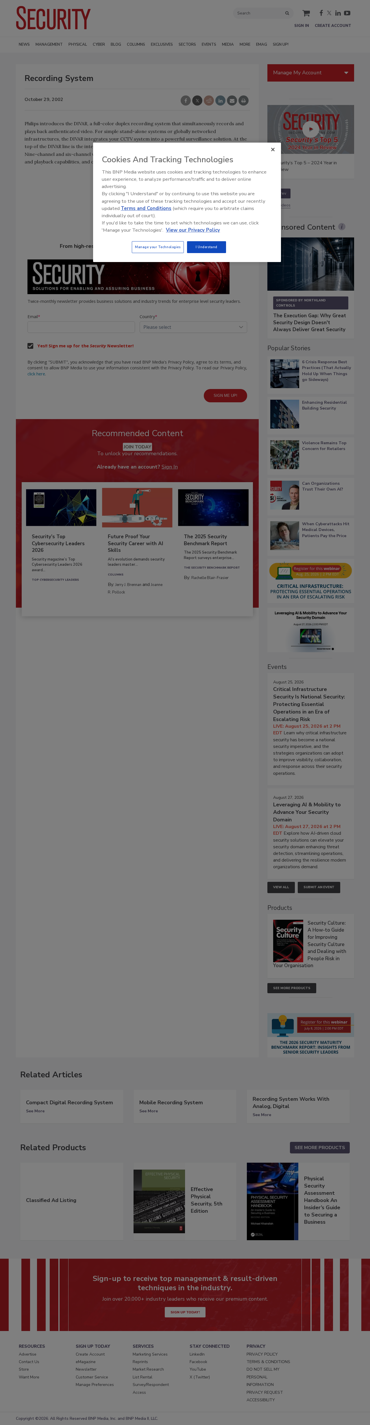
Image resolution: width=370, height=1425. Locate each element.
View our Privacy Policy (193, 230)
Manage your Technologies (158, 247)
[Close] (273, 149)
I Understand (206, 247)
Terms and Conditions (146, 208)
